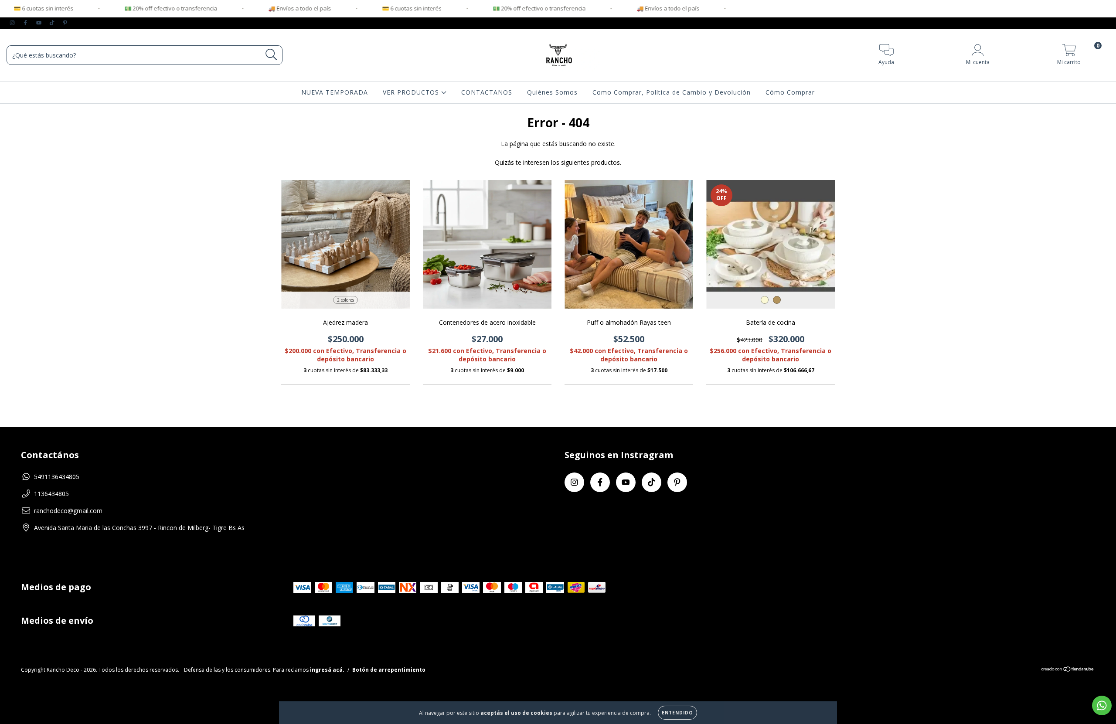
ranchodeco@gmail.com (68, 510)
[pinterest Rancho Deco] (65, 22)
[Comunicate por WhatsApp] (1102, 705)
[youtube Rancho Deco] (39, 22)
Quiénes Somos (552, 92)
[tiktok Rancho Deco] (52, 22)
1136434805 (51, 493)
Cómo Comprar (790, 92)
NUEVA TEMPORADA (334, 92)
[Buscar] (271, 54)
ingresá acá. (327, 669)
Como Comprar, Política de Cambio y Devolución (671, 92)
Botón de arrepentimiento (388, 669)
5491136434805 (56, 476)
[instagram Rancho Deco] (13, 22)
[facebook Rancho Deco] (26, 22)
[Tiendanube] (1068, 670)
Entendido (677, 713)
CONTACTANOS (486, 92)
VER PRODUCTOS (412, 92)
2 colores (345, 300)
